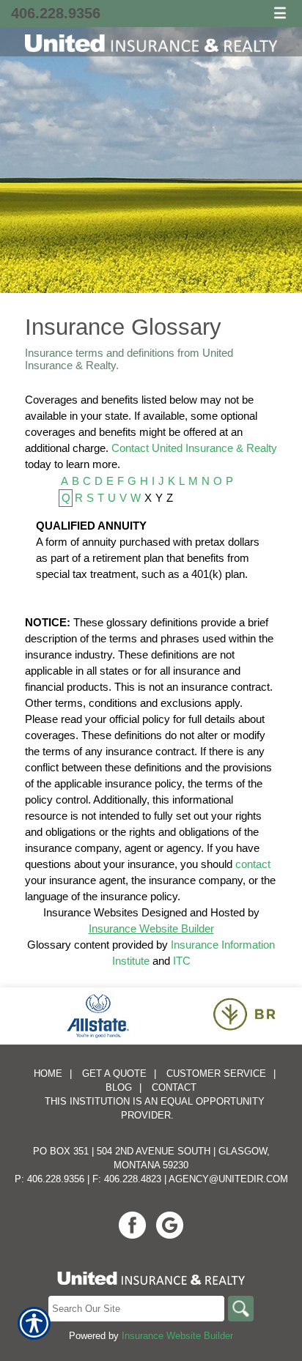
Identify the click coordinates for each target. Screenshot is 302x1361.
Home (48, 1073)
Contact (174, 1087)
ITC (182, 960)
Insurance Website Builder (151, 928)
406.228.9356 (55, 13)
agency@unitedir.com (228, 1178)
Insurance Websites (91, 912)
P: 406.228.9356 (49, 1178)
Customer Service (216, 1073)
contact (252, 864)
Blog (119, 1087)
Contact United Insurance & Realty (194, 448)
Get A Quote (114, 1073)
